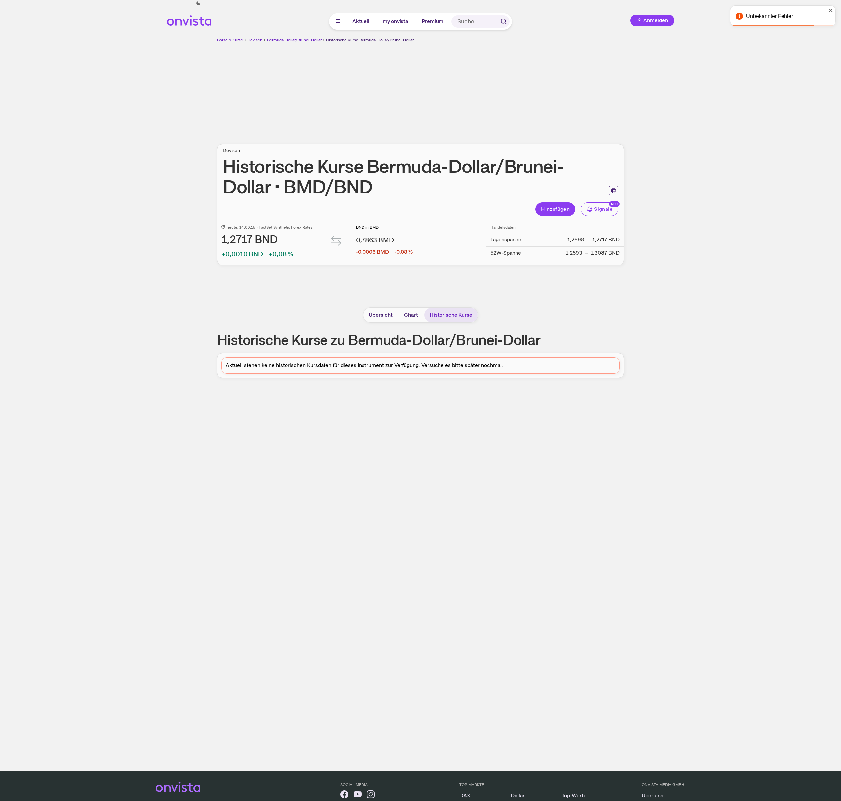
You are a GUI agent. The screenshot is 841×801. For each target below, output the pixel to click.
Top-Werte (574, 795)
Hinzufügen (555, 209)
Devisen (255, 40)
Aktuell (361, 21)
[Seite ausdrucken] (613, 190)
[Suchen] (503, 21)
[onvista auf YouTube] (358, 795)
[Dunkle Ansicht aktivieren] (198, 3)
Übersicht (381, 314)
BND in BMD (367, 227)
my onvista (396, 21)
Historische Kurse (451, 314)
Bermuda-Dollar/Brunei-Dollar (294, 40)
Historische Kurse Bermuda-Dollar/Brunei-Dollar (370, 40)
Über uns (652, 795)
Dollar (518, 795)
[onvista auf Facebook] (344, 795)
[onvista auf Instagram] (371, 795)
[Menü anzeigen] (338, 21)
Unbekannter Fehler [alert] (769, 16)
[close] (831, 10)
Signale (603, 209)
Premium (433, 21)
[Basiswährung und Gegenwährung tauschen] (336, 242)
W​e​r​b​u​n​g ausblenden (478, 90)
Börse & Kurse (230, 40)
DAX (464, 795)
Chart (411, 314)
